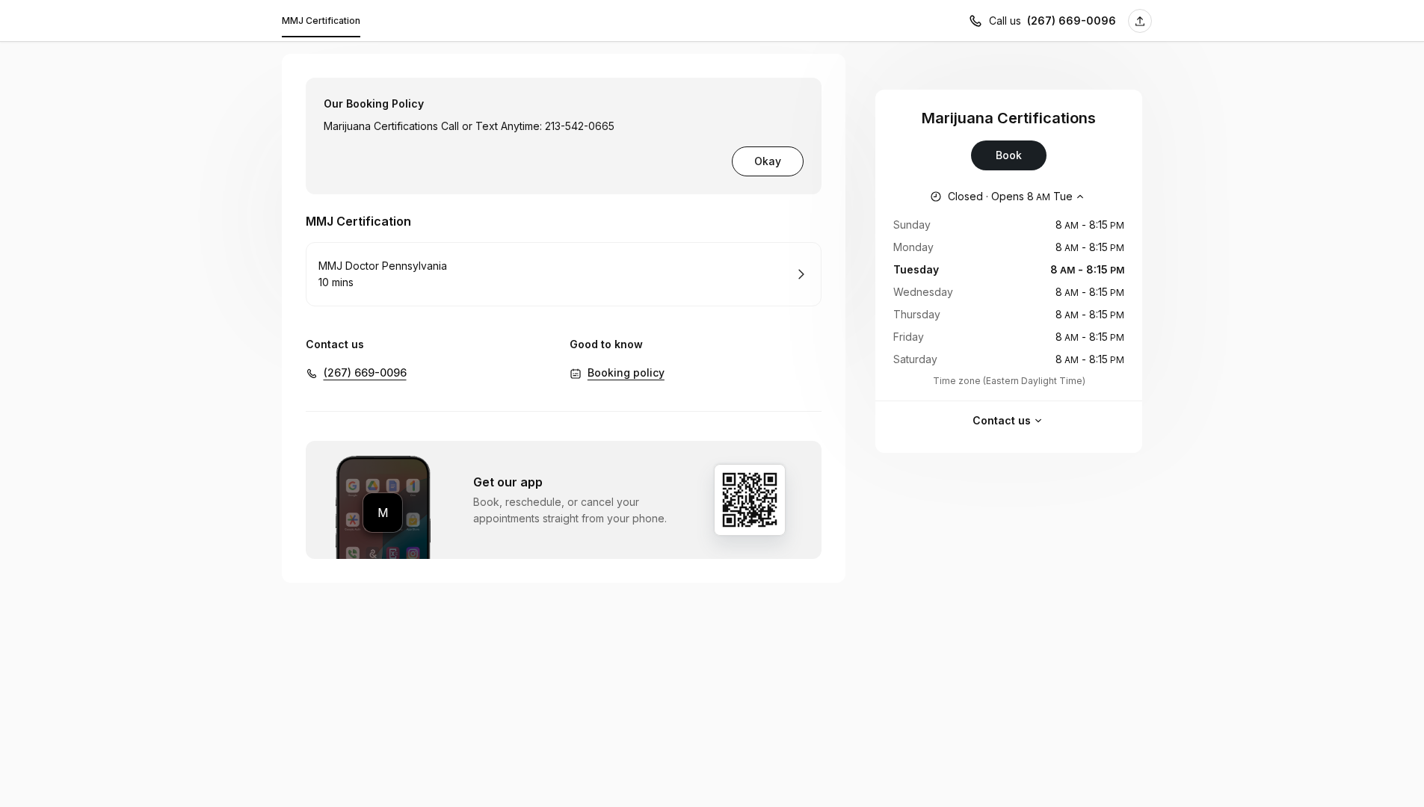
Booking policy (626, 372)
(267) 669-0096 (1071, 20)
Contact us (1002, 420)
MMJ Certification (321, 20)
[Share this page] (1140, 21)
